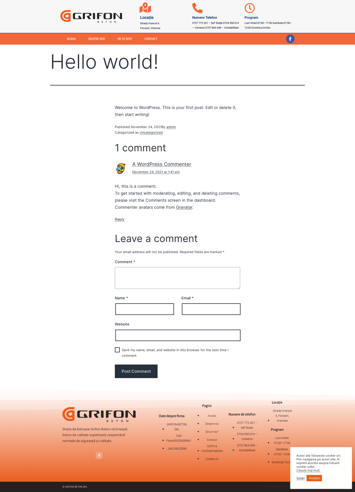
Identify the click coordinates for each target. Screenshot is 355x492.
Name (121, 298)
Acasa (71, 39)
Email (187, 298)
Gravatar (184, 207)
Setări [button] (300, 478)
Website (122, 324)
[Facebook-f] (290, 39)
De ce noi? (125, 39)
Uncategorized (151, 132)
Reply (119, 219)
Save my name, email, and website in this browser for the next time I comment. (175, 353)
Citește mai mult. (308, 470)
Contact (151, 39)
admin (171, 127)
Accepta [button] (314, 478)
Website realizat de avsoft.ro (277, 486)
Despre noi (96, 39)
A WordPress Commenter (161, 164)
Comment (125, 262)
